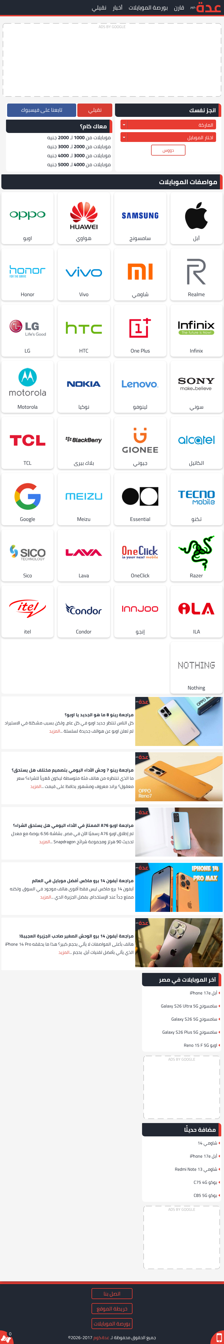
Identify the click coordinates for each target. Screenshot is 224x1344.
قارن (179, 7)
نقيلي (99, 7)
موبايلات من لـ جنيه (79, 137)
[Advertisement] (112, 60)
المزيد (54, 731)
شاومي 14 (207, 1143)
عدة (208, 6)
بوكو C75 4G (205, 1182)
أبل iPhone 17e (203, 993)
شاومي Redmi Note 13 (196, 1169)
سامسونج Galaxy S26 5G (194, 1019)
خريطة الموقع (112, 1308)
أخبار (117, 7)
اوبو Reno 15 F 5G (200, 1045)
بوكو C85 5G (205, 1195)
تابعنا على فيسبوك (41, 110)
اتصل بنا (112, 1294)
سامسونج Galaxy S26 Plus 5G (189, 1032)
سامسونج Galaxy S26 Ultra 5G (189, 1006)
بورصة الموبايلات (148, 7)
